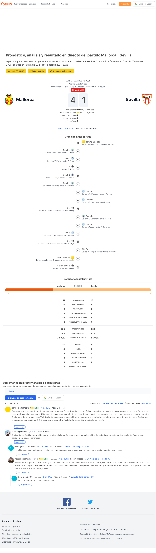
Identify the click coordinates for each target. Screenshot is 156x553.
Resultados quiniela (11, 530)
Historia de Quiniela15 (90, 524)
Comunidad (45, 4)
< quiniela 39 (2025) (16, 71)
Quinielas (32, 4)
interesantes (107, 403)
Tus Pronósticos (20, 4)
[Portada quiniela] (7, 4)
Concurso (64, 4)
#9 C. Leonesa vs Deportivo (61, 71)
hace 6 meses (58, 408)
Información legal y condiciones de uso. (95, 538)
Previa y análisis (65, 128)
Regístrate (111, 4)
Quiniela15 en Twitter (90, 508)
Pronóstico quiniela (11, 526)
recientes (119, 403)
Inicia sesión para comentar (20, 398)
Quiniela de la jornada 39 (77, 446)
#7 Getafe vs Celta (36, 71)
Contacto (118, 538)
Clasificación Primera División (15, 538)
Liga (53, 4)
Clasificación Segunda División (16, 542)
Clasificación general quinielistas (17, 534)
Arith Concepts (121, 529)
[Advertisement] (78, 27)
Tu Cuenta (125, 4)
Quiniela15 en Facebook (66, 508)
